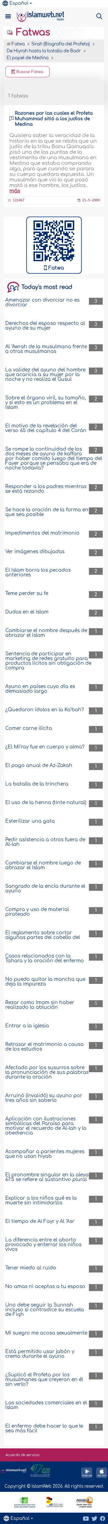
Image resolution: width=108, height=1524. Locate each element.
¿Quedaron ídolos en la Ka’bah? (44, 709)
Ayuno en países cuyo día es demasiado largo (40, 689)
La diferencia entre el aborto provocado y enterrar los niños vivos (43, 1244)
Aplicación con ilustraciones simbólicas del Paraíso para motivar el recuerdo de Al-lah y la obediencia (45, 1126)
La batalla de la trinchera (36, 784)
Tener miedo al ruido (30, 1268)
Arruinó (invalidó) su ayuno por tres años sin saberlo (43, 1098)
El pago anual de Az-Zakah (38, 765)
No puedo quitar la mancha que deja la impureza (45, 982)
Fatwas (31, 32)
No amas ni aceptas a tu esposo (45, 1286)
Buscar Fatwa (29, 72)
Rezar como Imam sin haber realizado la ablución (39, 1005)
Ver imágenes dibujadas (35, 551)
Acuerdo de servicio (22, 1455)
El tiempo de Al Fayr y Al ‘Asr (39, 1221)
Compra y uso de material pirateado (37, 912)
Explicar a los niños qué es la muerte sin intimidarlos (41, 1200)
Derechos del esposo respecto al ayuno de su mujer (45, 326)
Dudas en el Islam (26, 612)
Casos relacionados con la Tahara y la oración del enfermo (44, 958)
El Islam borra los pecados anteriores (38, 573)
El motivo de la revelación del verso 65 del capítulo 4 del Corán (45, 428)
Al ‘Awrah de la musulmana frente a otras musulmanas (46, 349)
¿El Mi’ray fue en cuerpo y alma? (44, 747)
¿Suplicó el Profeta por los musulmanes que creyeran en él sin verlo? (44, 1379)
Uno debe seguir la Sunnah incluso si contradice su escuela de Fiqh (44, 1309)
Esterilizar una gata (30, 821)
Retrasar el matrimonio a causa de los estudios (44, 1047)
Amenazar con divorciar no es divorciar (42, 302)
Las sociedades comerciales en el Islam (46, 1405)
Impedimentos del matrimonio (42, 533)
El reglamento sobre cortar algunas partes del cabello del (42, 935)
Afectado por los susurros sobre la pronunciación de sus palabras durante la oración (47, 1072)
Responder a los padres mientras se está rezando (45, 489)
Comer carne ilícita (28, 728)
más (14, 191)
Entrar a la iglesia (27, 1025)
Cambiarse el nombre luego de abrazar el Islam (43, 865)
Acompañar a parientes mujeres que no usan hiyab (44, 1154)
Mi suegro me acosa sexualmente (46, 1333)
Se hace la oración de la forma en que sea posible (46, 512)
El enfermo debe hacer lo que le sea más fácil (44, 1428)
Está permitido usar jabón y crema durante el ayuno (39, 1354)
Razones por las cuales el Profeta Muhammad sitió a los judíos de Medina (54, 119)
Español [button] (19, 3)
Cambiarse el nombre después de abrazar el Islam (46, 633)
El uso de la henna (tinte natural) (45, 802)
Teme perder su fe (26, 593)
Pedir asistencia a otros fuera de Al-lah (45, 842)
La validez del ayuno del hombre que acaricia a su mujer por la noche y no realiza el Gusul (45, 374)
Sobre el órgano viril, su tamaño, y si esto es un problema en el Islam (45, 402)
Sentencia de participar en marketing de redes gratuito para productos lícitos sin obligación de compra (48, 661)
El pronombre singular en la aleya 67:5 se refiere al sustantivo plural (47, 1177)
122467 (18, 200)
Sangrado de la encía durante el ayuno (45, 889)
